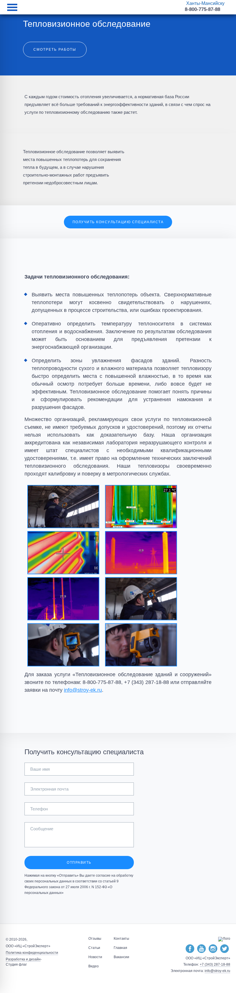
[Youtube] (201, 949)
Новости (95, 957)
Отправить (79, 863)
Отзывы (94, 939)
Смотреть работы (54, 50)
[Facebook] (190, 949)
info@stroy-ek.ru (83, 690)
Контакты (121, 939)
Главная (120, 948)
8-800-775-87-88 (202, 9)
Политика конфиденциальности (32, 953)
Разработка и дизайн (23, 959)
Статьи (94, 948)
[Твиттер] (224, 949)
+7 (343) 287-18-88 (215, 964)
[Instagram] (213, 949)
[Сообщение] (79, 845)
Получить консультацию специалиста (118, 222)
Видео (93, 966)
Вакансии (121, 957)
